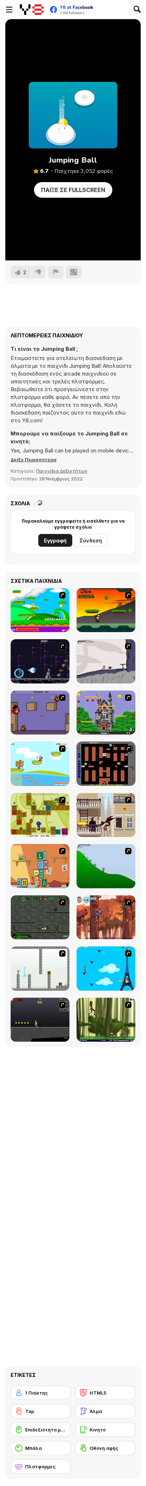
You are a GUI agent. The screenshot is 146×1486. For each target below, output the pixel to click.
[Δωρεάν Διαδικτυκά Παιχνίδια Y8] (32, 9)
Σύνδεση (90, 540)
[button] (33, 459)
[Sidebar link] (9, 9)
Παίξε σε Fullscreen (73, 189)
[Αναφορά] (55, 272)
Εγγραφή (55, 540)
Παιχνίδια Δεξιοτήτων (62, 471)
